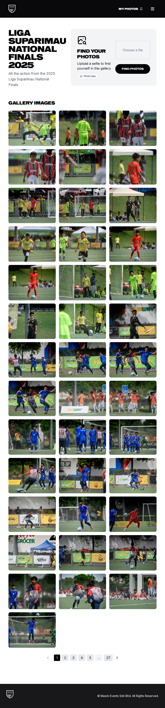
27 (108, 658)
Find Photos (133, 69)
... (99, 658)
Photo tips (90, 76)
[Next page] (117, 657)
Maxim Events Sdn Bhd (116, 696)
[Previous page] (48, 657)
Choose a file (133, 50)
